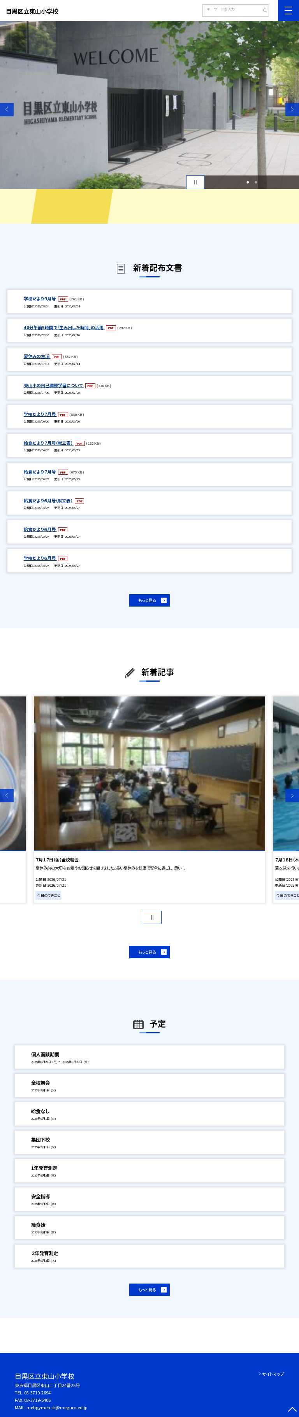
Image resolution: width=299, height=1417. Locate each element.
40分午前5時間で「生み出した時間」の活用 (64, 327)
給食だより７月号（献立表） (49, 443)
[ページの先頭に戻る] (292, 1410)
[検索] (262, 11)
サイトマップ (273, 1374)
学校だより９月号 (40, 298)
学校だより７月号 (40, 414)
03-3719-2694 (37, 1392)
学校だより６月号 (40, 558)
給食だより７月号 (40, 471)
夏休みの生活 (37, 356)
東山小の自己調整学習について (54, 385)
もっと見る (147, 600)
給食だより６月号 (40, 529)
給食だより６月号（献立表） (49, 500)
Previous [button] (7, 109)
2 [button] (256, 182)
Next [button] (292, 109)
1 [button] (247, 182)
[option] (149, 105)
